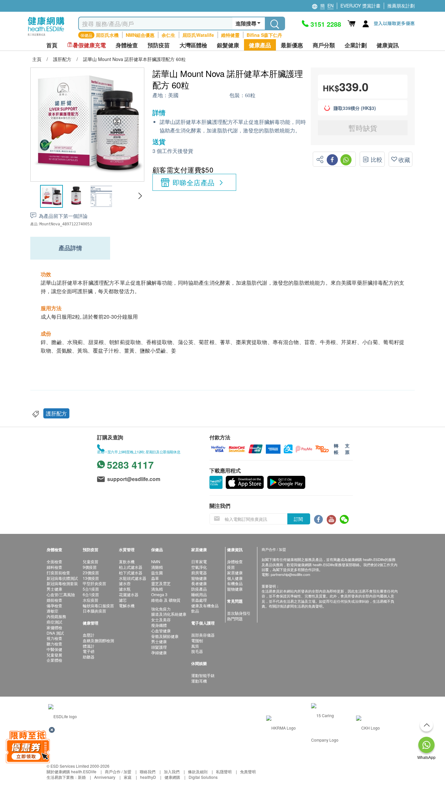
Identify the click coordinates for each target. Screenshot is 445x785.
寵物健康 (199, 578)
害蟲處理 (199, 600)
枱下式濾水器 (130, 572)
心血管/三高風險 (61, 594)
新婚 (82, 777)
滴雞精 (157, 567)
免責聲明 (248, 771)
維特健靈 (230, 35)
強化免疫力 (161, 608)
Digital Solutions (203, 777)
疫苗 (231, 567)
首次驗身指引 (239, 613)
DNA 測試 (55, 633)
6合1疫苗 (91, 594)
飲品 (195, 610)
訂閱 (298, 519)
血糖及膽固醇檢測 (98, 640)
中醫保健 (54, 649)
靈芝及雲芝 (161, 583)
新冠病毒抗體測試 (62, 578)
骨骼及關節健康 (165, 636)
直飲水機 (127, 561)
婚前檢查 (54, 600)
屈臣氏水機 (107, 35)
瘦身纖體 (159, 625)
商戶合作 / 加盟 (118, 771)
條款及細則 (198, 771)
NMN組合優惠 (140, 35)
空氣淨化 (199, 567)
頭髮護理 (159, 647)
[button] (140, 196)
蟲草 (155, 578)
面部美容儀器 (203, 635)
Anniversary (104, 777)
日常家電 (199, 561)
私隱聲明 (224, 771)
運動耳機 (199, 681)
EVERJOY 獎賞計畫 (360, 5)
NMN (155, 561)
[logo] (46, 36)
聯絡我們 (147, 771)
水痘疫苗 (90, 600)
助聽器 (88, 656)
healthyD (148, 777)
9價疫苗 (90, 567)
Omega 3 (159, 594)
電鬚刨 (197, 640)
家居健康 (235, 572)
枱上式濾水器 (130, 567)
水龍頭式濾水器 (132, 578)
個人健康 (235, 578)
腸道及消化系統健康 (168, 614)
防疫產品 (199, 589)
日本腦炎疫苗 (94, 610)
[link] (62, 715)
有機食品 (235, 583)
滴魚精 (157, 589)
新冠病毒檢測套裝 (62, 583)
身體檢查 (235, 561)
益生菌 (157, 572)
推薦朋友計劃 (401, 5)
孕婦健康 (159, 652)
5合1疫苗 (91, 589)
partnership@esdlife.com (290, 574)
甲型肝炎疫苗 (94, 583)
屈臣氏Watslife (198, 35)
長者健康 (199, 583)
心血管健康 (161, 630)
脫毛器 (197, 651)
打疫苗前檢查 (58, 572)
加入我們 (171, 771)
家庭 (128, 777)
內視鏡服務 (56, 616)
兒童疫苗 (90, 561)
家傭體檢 (54, 627)
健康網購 (172, 777)
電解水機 (127, 605)
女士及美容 (161, 619)
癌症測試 (54, 622)
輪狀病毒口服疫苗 (98, 605)
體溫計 (88, 646)
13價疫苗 (91, 578)
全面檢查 (54, 561)
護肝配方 (56, 413)
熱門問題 (235, 618)
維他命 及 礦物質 (165, 600)
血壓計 (88, 635)
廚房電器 (199, 572)
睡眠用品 (199, 594)
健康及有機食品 (205, 605)
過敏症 (52, 610)
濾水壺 (125, 583)
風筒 (195, 646)
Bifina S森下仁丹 (264, 35)
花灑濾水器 (128, 594)
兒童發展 (54, 654)
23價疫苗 (91, 572)
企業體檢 (54, 660)
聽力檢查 (54, 643)
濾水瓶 (125, 589)
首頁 (51, 45)
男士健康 (54, 589)
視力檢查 (54, 638)
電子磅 (88, 651)
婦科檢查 (54, 567)
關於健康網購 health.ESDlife (71, 771)
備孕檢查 (54, 605)
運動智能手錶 (203, 675)
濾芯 (123, 600)
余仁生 (168, 35)
